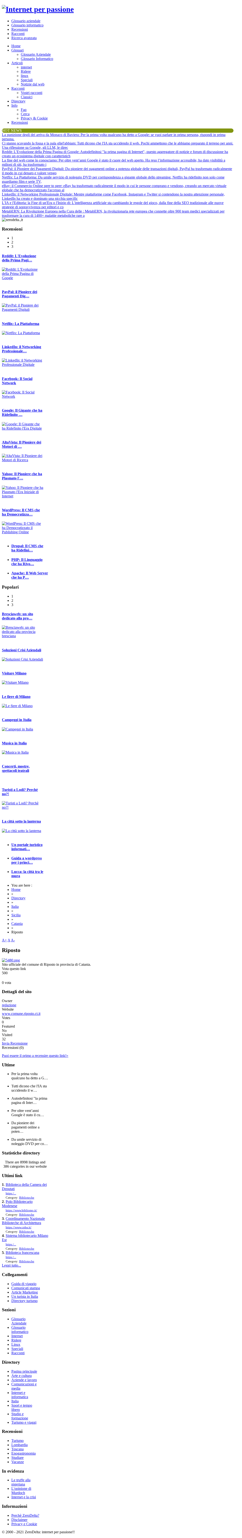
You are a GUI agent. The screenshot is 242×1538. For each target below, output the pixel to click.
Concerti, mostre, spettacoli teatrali (16, 768)
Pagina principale (24, 1371)
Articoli (17, 63)
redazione (9, 1005)
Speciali (27, 80)
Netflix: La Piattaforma (20, 324)
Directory (18, 101)
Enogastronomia (23, 1453)
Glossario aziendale (25, 21)
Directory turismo (24, 1301)
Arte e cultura (21, 1376)
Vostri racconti (31, 93)
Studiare (17, 1458)
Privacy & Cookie (34, 118)
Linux (15, 1344)
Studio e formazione (19, 1416)
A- (13, 940)
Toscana (17, 1449)
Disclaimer (19, 1520)
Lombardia (19, 1445)
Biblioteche (26, 1197)
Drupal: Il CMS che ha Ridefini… (27, 548)
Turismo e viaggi (23, 1422)
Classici (26, 97)
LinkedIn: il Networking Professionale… (21, 349)
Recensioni (19, 29)
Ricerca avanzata (24, 38)
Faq (23, 110)
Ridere (26, 71)
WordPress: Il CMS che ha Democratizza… (21, 512)
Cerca (25, 114)
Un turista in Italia (24, 1296)
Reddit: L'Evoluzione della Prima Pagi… (19, 258)
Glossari (17, 50)
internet (26, 67)
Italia (15, 907)
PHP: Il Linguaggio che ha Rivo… (27, 562)
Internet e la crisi (23, 1497)
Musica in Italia (14, 743)
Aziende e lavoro (24, 1380)
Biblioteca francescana (22, 1253)
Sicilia (16, 915)
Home (16, 46)
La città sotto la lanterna (21, 821)
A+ (4, 940)
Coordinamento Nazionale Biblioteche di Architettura (23, 1221)
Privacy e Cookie (24, 1524)
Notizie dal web (32, 84)
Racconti (18, 34)
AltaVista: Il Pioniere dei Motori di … (21, 444)
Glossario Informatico (37, 59)
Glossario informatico (27, 25)
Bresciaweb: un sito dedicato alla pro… (17, 616)
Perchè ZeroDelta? (25, 1515)
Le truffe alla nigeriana (20, 1482)
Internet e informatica (19, 1395)
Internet (17, 1336)
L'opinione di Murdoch (21, 1491)
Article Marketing (24, 1292)
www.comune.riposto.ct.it (21, 1014)
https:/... (11, 1193)
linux (24, 76)
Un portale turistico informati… (27, 847)
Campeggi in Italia (16, 720)
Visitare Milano (14, 673)
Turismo (17, 1441)
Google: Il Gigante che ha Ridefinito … (22, 412)
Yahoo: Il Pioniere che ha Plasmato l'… (22, 476)
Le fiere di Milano (16, 697)
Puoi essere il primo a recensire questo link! (35, 1056)
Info (14, 105)
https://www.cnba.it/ (18, 1227)
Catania (17, 924)
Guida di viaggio (23, 1284)
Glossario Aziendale (36, 54)
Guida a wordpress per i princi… (26, 860)
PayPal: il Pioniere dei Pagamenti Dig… (19, 294)
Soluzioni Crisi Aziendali (21, 650)
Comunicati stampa (25, 1288)
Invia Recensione (15, 1043)
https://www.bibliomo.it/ (21, 1210)
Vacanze (17, 1462)
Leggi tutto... (11, 1265)
